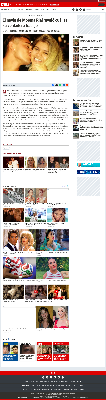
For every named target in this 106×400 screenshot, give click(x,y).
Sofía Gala (13, 9)
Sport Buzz (69, 385)
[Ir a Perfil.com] (101, 1)
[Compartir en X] (56, 85)
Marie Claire (43, 381)
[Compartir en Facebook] (53, 85)
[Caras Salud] (88, 166)
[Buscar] (103, 9)
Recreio (76, 385)
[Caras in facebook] (77, 9)
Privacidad (54, 389)
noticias (10, 344)
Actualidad (26, 4)
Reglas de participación (70, 389)
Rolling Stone (60, 385)
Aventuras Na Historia (48, 385)
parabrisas (61, 344)
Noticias (12, 4)
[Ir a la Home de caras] (5, 6)
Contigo (38, 385)
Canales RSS (25, 389)
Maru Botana (29, 9)
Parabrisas (64, 381)
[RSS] (59, 377)
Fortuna (50, 381)
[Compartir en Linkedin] (64, 85)
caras (44, 344)
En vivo (102, 4)
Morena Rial (6, 148)
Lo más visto (79, 37)
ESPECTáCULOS (32, 15)
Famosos (18, 4)
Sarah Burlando (45, 9)
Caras (32, 385)
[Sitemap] (63, 377)
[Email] (67, 85)
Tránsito (81, 389)
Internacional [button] (44, 4)
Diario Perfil (28, 381)
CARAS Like (54, 4)
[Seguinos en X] (80, 9)
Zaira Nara (53, 9)
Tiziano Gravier (5, 9)
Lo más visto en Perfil (83, 100)
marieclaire (27, 344)
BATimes (78, 381)
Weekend (57, 381)
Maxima (82, 385)
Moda (37, 4)
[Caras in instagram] (73, 9)
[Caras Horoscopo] (88, 173)
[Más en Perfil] (12, 339)
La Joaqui (37, 9)
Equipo (60, 389)
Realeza (32, 4)
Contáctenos (45, 389)
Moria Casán (21, 9)
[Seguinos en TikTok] (84, 9)
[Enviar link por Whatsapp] (60, 85)
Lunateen (72, 381)
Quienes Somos (35, 389)
